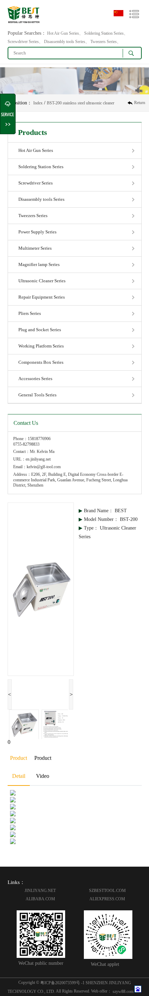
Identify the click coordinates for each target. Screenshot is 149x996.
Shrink (8, 114)
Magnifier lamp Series (39, 264)
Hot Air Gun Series (35, 150)
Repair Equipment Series (41, 297)
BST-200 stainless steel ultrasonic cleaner (80, 103)
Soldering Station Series (40, 166)
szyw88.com (123, 991)
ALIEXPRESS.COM (107, 898)
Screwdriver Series (35, 183)
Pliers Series (29, 313)
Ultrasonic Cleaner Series (41, 280)
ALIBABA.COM (40, 898)
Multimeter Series (35, 248)
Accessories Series (35, 378)
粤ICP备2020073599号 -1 (62, 982)
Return (139, 102)
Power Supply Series (37, 231)
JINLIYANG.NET (40, 890)
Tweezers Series (32, 215)
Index (38, 103)
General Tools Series (37, 394)
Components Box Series (40, 362)
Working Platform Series (41, 346)
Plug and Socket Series (39, 329)
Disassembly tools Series (41, 199)
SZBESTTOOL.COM (107, 890)
